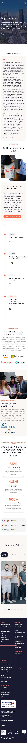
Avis (2, 629)
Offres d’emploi (18, 656)
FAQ (2, 633)
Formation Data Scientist (6, 665)
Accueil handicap (5, 694)
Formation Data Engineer (6, 667)
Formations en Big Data (6, 677)
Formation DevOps (5, 671)
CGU (2, 641)
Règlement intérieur (5, 631)
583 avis (23, 520)
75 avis (23, 529)
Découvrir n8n (18, 626)
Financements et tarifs (6, 626)
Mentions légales (5, 639)
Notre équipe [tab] (4, 554)
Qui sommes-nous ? (5, 624)
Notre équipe (18, 653)
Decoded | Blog (18, 624)
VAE (2, 696)
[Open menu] (25, 3)
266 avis (23, 525)
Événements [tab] (13, 554)
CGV (2, 643)
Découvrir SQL (18, 647)
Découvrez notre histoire (9, 35)
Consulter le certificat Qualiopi (7, 720)
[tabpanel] (13, 585)
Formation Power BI (5, 669)
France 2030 (4, 687)
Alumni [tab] (23, 554)
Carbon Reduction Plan (6, 690)
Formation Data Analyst (6, 662)
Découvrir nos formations (12, 216)
